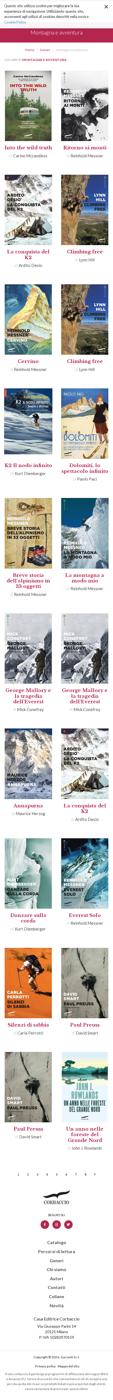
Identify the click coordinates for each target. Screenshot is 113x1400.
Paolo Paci (87, 478)
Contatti (56, 1287)
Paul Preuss (85, 1025)
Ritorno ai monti (84, 148)
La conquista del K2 (28, 254)
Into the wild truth (28, 148)
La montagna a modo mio (84, 578)
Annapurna (28, 806)
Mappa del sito (69, 1366)
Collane (56, 1296)
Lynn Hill (87, 259)
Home (29, 50)
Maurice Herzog (30, 813)
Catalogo (56, 1242)
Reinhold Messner (86, 155)
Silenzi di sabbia (28, 1025)
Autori (56, 1278)
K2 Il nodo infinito (28, 465)
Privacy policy (45, 1366)
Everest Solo (85, 915)
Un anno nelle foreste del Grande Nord (84, 1134)
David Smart (87, 1032)
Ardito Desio (30, 265)
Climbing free (85, 252)
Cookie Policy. (15, 22)
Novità (57, 1305)
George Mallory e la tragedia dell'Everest (28, 696)
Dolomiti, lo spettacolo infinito (84, 468)
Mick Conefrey (30, 709)
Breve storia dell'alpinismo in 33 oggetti (28, 581)
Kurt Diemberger (30, 473)
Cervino (28, 361)
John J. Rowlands (87, 1148)
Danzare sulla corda (28, 918)
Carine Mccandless (30, 155)
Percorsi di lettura (56, 1251)
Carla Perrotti (30, 1032)
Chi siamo (56, 1269)
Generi (45, 50)
